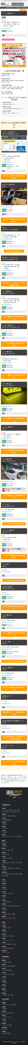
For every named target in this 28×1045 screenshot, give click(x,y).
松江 (4, 966)
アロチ (8, 952)
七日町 (5, 832)
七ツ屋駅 (9, 87)
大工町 (5, 846)
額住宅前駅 (21, 80)
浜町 (12, 1013)
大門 (10, 812)
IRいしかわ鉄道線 (6, 92)
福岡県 (4, 1003)
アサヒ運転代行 (7, 615)
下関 (4, 978)
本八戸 (5, 816)
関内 (8, 874)
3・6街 (14, 810)
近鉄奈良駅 (10, 948)
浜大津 (5, 932)
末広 (18, 812)
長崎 (4, 1013)
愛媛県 (4, 989)
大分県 (4, 1019)
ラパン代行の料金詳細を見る (14, 524)
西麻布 (5, 868)
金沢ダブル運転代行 (8, 184)
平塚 (14, 874)
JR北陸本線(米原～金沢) (8, 73)
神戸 (12, 944)
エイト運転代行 (7, 352)
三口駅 (3, 88)
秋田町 (5, 982)
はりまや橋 (10, 995)
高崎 (8, 854)
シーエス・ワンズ (7, 745)
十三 (12, 940)
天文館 (5, 1029)
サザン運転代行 (7, 384)
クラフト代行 (6, 642)
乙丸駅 (3, 82)
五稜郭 (14, 812)
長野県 (4, 904)
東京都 (4, 866)
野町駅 (3, 80)
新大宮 (5, 948)
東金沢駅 (7, 93)
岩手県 (4, 818)
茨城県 (4, 844)
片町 (4, 897)
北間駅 (16, 88)
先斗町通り (11, 936)
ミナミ (8, 940)
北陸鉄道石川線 (6, 79)
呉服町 (5, 914)
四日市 (5, 927)
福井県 (4, 896)
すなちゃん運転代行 (8, 132)
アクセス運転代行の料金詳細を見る (14, 344)
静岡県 (4, 912)
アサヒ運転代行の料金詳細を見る (14, 634)
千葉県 (4, 861)
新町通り (14, 816)
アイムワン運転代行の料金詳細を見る (14, 556)
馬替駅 (16, 80)
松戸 (9, 862)
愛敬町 (5, 1008)
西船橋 (5, 862)
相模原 (20, 874)
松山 (4, 1033)
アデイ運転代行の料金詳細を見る (14, 318)
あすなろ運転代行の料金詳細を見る (14, 688)
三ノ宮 (5, 944)
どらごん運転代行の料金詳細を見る (14, 451)
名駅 (6, 918)
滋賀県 (4, 930)
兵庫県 (4, 942)
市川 (14, 862)
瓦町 (4, 986)
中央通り (5, 906)
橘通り (10, 1025)
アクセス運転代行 (7, 325)
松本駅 (17, 906)
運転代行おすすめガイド (11, 7)
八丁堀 (5, 974)
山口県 (4, 977)
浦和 (11, 858)
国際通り (9, 1033)
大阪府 (4, 938)
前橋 (4, 854)
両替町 (9, 914)
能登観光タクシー (7, 696)
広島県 (4, 972)
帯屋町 (5, 995)
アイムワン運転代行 (8, 530)
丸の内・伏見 (12, 918)
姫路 (9, 944)
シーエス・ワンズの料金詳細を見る (14, 762)
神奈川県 (4, 872)
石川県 (17, 7)
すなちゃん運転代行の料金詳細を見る (14, 177)
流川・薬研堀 (11, 974)
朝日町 (5, 962)
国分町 (5, 824)
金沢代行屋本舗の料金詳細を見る (14, 607)
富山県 (4, 887)
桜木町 (5, 889)
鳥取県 (4, 960)
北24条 (10, 810)
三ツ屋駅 (7, 88)
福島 (17, 836)
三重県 (4, 926)
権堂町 (10, 906)
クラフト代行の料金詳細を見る (14, 661)
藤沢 (7, 875)
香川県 (4, 985)
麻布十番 (18, 868)
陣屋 (20, 836)
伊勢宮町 (13, 966)
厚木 (17, 874)
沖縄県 (4, 1031)
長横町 (9, 816)
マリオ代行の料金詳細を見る (14, 580)
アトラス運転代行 (7, 13)
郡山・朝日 (6, 836)
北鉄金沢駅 (4, 87)
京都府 (4, 934)
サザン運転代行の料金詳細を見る (14, 419)
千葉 (17, 862)
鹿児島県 (4, 1027)
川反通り (5, 828)
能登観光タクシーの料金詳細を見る (14, 713)
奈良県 (4, 946)
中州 (8, 1004)
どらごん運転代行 (7, 427)
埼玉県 (4, 857)
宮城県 (4, 822)
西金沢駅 (4, 75)
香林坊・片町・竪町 (8, 893)
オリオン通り (6, 850)
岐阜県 (4, 908)
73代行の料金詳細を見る (14, 251)
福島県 (4, 835)
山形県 (4, 830)
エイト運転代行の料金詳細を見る (14, 376)
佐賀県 (4, 1007)
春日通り (9, 901)
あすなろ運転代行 (7, 668)
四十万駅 (7, 82)
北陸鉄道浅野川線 (7, 85)
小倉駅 (14, 1004)
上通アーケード (7, 1017)
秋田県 (4, 826)
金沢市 (3, 17)
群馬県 (4, 852)
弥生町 (9, 962)
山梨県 (4, 900)
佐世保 (8, 1013)
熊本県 (4, 1015)
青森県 (4, 814)
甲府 (4, 901)
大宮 (4, 858)
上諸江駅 (14, 87)
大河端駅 (12, 88)
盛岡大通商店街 (7, 820)
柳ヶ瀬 (5, 910)
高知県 (4, 993)
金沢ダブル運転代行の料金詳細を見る (14, 220)
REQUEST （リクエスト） (10, 257)
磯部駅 (18, 87)
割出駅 (22, 87)
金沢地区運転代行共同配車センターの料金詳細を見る (14, 738)
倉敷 (8, 970)
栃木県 (4, 848)
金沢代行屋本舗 (7, 587)
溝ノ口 (3, 875)
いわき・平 (12, 836)
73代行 (4, 228)
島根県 (4, 964)
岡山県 (4, 968)
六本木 (13, 868)
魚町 (15, 944)
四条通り (5, 936)
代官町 (8, 966)
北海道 (4, 808)
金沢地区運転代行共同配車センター (13, 721)
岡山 (4, 970)
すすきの (5, 810)
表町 (11, 970)
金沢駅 (7, 75)
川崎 (11, 874)
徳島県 (4, 981)
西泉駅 (6, 80)
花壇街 (9, 868)
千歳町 (13, 914)
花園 (18, 810)
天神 (11, 1004)
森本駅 (11, 93)
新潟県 (4, 883)
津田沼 (20, 862)
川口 (8, 858)
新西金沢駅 (11, 80)
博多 (4, 1004)
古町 (4, 885)
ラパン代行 (5, 504)
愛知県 (4, 916)
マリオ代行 (5, 564)
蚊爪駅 (20, 88)
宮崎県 (4, 1023)
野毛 (4, 874)
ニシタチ (5, 1025)
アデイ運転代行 (7, 291)
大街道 (5, 991)
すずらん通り (5, 812)
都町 (4, 1021)
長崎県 (4, 1011)
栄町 (3, 864)
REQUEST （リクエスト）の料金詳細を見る (14, 284)
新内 (4, 952)
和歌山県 (4, 951)
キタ (4, 940)
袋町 (14, 906)
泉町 (12, 850)
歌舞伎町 (4, 870)
